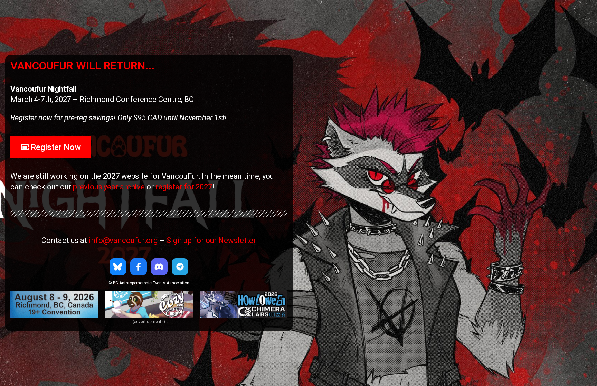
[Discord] (159, 266)
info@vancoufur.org (123, 240)
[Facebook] (138, 266)
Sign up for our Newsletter (211, 240)
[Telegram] (180, 266)
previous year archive (109, 186)
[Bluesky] (118, 266)
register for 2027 (183, 186)
